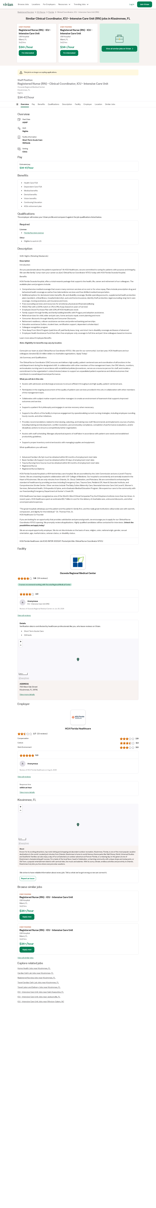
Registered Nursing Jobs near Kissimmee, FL (36, 978)
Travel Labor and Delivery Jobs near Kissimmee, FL (39, 987)
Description (67, 104)
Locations (36, 4)
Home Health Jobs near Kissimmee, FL (34, 968)
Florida (51, 12)
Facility (78, 104)
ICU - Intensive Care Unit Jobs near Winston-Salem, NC (41, 1001)
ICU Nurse (41, 12)
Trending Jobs (80, 4)
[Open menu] (17, 104)
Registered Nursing (26, 12)
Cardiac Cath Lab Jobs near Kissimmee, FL (36, 973)
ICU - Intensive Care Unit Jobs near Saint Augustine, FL (41, 992)
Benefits (41, 104)
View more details (27, 694)
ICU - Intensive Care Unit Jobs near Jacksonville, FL (39, 997)
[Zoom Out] (20, 645)
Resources (63, 4)
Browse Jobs (23, 4)
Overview (25, 104)
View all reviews (24, 615)
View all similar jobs (26, 958)
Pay (33, 104)
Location (98, 104)
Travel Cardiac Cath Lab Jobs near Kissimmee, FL (38, 982)
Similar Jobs (110, 104)
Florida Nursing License (34, 233)
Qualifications (53, 104)
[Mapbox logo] (23, 678)
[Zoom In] (20, 641)
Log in (131, 4)
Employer (88, 104)
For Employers (49, 4)
